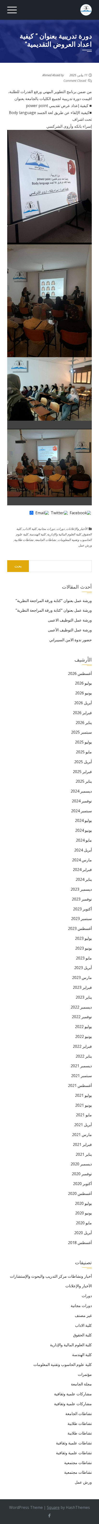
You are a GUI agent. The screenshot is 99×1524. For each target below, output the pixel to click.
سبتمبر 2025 (81, 732)
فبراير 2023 (82, 987)
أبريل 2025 (83, 761)
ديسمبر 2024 (81, 791)
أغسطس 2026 (80, 673)
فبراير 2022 (82, 1046)
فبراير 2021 (82, 1144)
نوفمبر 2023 (82, 899)
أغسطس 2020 (80, 1193)
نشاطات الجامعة (45, 540)
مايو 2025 (84, 752)
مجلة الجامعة (81, 1384)
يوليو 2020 (83, 1203)
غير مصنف (83, 1315)
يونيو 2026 (83, 693)
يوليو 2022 (83, 1026)
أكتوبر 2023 (82, 909)
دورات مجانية (46, 529)
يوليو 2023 (83, 938)
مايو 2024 (84, 840)
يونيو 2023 (83, 948)
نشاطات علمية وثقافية (74, 1443)
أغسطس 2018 (80, 1242)
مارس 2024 (82, 860)
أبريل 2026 (83, 702)
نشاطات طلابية (24, 540)
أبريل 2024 (83, 850)
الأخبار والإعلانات (76, 529)
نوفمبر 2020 (82, 1173)
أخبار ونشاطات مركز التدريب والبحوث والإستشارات (51, 1276)
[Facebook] (80, 513)
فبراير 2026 (82, 712)
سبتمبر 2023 (81, 918)
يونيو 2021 (83, 1105)
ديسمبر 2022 (81, 1007)
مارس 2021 (82, 1134)
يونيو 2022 (83, 1036)
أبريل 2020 (83, 1232)
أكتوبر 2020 (82, 1183)
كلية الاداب (30, 529)
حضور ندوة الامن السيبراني (70, 639)
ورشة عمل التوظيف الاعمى (70, 620)
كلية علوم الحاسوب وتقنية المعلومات (62, 1364)
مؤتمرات (85, 1374)
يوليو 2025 (83, 742)
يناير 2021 (84, 1154)
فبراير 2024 (82, 869)
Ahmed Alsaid (51, 75)
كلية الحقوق (82, 1335)
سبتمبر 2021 (81, 1075)
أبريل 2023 (83, 967)
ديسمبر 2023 (81, 889)
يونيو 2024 (83, 830)
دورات (60, 529)
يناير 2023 (84, 997)
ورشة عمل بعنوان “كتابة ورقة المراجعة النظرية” (54, 600)
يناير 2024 (84, 879)
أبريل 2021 (83, 1124)
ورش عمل (85, 545)
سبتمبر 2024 (81, 810)
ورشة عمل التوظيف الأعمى (70, 630)
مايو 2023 (84, 958)
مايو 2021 (84, 1115)
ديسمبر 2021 (81, 1065)
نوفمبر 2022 (82, 1016)
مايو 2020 (84, 1223)
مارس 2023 (82, 977)
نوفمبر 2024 (82, 801)
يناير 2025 (84, 781)
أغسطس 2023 (80, 928)
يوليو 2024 (83, 820)
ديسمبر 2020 (81, 1164)
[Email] (42, 513)
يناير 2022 (84, 1056)
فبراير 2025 (82, 771)
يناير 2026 (84, 722)
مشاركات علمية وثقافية (73, 1394)
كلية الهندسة (38, 534)
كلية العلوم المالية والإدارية (64, 534)
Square (53, 1507)
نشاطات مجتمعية (78, 1462)
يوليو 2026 (83, 683)
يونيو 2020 (83, 1213)
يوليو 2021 (83, 1095)
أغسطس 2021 (80, 1085)
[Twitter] (59, 513)
